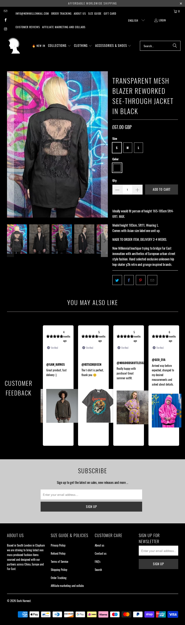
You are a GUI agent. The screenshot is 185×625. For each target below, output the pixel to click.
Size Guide (95, 13)
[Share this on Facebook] (129, 280)
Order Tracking (61, 13)
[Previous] (10, 144)
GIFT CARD (110, 13)
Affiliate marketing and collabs (64, 27)
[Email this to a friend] (152, 280)
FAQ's (97, 561)
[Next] (104, 144)
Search (98, 569)
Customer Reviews (28, 27)
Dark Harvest (24, 600)
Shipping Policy (59, 569)
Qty (114, 180)
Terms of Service (59, 561)
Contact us (100, 553)
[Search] (174, 46)
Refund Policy (58, 553)
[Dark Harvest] (14, 45)
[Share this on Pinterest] (141, 280)
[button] (59, 45)
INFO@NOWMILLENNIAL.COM (32, 13)
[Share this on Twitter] (117, 280)
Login (162, 20)
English (133, 20)
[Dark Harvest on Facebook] (5, 20)
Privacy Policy (58, 545)
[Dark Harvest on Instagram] (5, 29)
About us (80, 13)
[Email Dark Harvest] (5, 11)
